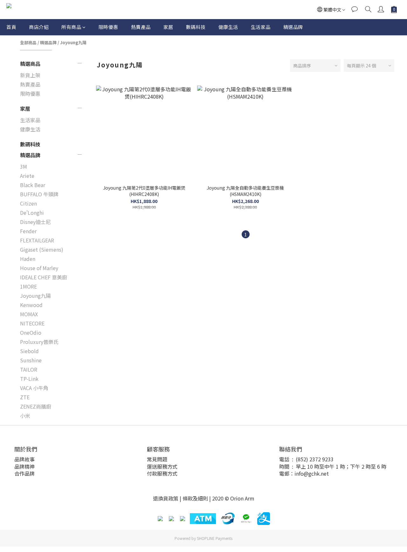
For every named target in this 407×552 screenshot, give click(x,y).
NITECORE (32, 323)
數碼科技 (196, 27)
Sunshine (31, 360)
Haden (27, 258)
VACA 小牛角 (34, 388)
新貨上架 (30, 75)
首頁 (11, 27)
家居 (168, 27)
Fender (28, 231)
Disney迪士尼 (35, 222)
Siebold (29, 351)
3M (23, 166)
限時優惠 (108, 27)
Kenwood (31, 305)
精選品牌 (293, 27)
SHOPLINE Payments (214, 538)
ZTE (25, 397)
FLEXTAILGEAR (37, 240)
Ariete (27, 175)
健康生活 (228, 27)
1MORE (28, 286)
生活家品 (261, 27)
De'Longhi (32, 212)
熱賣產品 (141, 27)
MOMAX (29, 314)
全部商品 (28, 42)
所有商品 (71, 27)
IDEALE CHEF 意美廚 (43, 277)
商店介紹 (39, 27)
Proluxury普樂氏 (39, 342)
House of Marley (39, 268)
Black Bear (32, 185)
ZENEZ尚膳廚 (35, 406)
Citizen (28, 203)
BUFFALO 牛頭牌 (39, 194)
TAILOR (28, 369)
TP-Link (29, 378)
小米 (25, 415)
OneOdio (30, 332)
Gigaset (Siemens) (41, 249)
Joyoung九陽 (73, 42)
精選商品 (30, 63)
